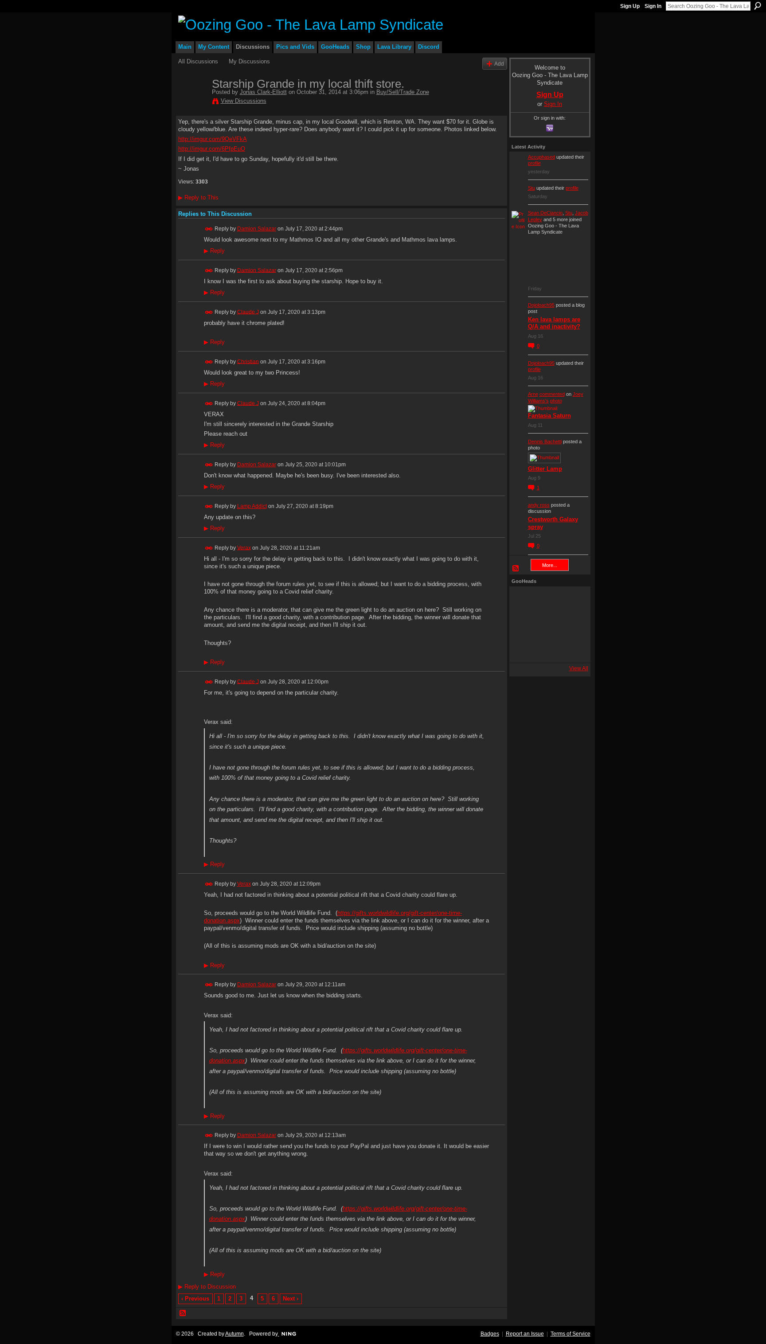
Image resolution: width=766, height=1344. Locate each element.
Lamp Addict (252, 506)
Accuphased (541, 157)
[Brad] (571, 624)
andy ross (539, 505)
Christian (248, 361)
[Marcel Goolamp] (571, 648)
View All (578, 668)
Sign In (653, 6)
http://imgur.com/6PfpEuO (211, 148)
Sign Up (630, 6)
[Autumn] (523, 648)
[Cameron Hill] (547, 600)
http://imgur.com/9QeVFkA (212, 139)
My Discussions (249, 61)
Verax (244, 547)
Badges (490, 1334)
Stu (531, 188)
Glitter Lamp (545, 468)
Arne (533, 394)
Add (499, 63)
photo (556, 400)
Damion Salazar (256, 229)
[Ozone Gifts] (571, 600)
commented (552, 394)
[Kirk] (547, 624)
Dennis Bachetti (545, 441)
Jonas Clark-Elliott (263, 92)
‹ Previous (195, 1298)
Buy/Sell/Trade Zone (402, 92)
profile (534, 163)
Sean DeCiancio (545, 212)
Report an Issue (525, 1334)
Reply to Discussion (207, 1286)
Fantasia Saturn (549, 415)
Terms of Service (570, 1334)
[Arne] (547, 648)
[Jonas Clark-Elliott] (192, 102)
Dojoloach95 (541, 305)
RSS (183, 1313)
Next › (290, 1298)
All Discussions (198, 61)
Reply (214, 251)
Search (757, 6)
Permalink (209, 229)
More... (549, 565)
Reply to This (198, 197)
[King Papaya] (523, 600)
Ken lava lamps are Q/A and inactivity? (554, 323)
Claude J (248, 312)
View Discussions (243, 101)
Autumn (234, 1334)
